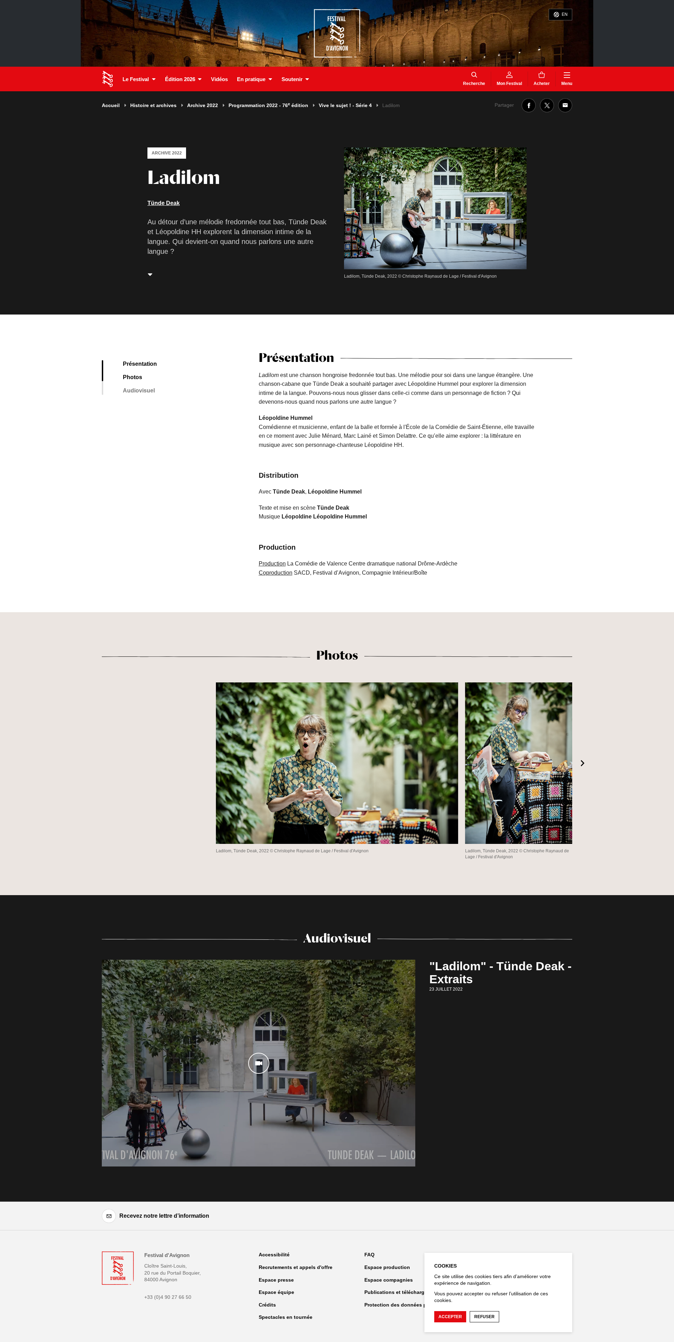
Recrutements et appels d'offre (295, 1267)
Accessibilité (274, 1254)
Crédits (267, 1305)
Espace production (387, 1267)
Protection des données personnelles (409, 1305)
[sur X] (547, 105)
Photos (132, 377)
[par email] (565, 105)
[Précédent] (91, 763)
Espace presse (276, 1280)
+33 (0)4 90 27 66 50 (167, 1297)
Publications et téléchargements (403, 1292)
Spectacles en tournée (285, 1317)
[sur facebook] (529, 105)
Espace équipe (276, 1292)
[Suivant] (582, 763)
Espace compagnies (388, 1280)
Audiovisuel (139, 391)
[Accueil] (107, 79)
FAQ (369, 1254)
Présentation (140, 364)
